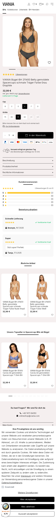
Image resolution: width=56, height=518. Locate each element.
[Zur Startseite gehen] (8, 4)
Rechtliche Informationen (28, 172)
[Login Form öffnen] (29, 4)
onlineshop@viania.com (29, 416)
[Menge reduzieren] (5, 135)
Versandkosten (24, 94)
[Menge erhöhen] (13, 135)
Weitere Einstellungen (28, 492)
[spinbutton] (9, 135)
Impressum (26, 476)
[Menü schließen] (52, 4)
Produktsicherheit (28, 166)
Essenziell (9, 487)
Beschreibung (28, 160)
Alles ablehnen (28, 506)
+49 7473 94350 (29, 413)
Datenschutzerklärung (12, 482)
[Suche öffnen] (47, 4)
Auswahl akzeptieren (28, 514)
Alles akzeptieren (28, 499)
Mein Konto (7, 425)
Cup (4, 102)
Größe (5, 112)
